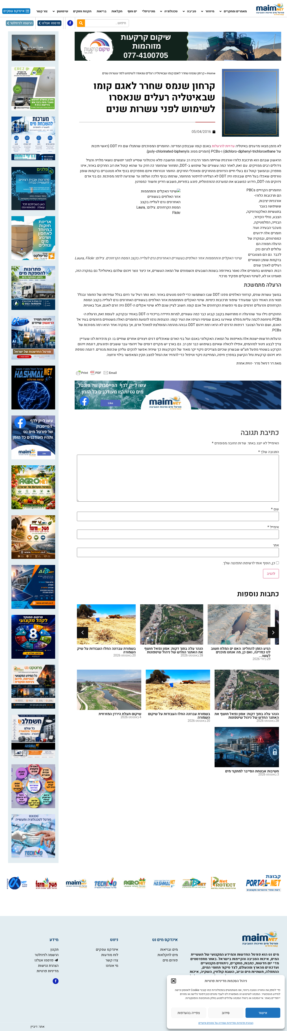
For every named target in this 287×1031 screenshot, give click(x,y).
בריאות (102, 11)
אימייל (273, 527)
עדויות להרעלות (223, 146)
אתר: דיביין (37, 1026)
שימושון (62, 11)
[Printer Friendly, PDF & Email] (96, 372)
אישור (263, 1012)
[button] (173, 981)
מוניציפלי (148, 11)
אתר (276, 545)
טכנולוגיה (171, 11)
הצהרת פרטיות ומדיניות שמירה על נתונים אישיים (225, 1023)
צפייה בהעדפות (189, 1012)
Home (211, 73)
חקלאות (116, 11)
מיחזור (209, 11)
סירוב (226, 1012)
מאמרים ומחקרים (235, 11)
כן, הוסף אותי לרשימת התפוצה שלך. (249, 563)
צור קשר (42, 11)
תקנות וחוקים (82, 11)
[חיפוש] (81, 23)
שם (275, 509)
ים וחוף (132, 11)
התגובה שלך (268, 452)
